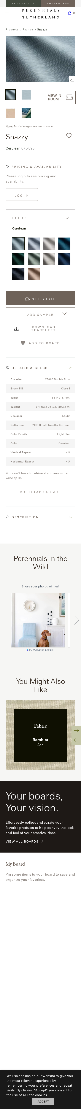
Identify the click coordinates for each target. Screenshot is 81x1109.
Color (19, 218)
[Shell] (34, 274)
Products (12, 29)
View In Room (54, 97)
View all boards (22, 841)
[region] (40, 735)
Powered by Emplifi (41, 650)
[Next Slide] (76, 730)
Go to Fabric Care (40, 492)
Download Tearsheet (43, 328)
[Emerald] (18, 259)
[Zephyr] (34, 244)
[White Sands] (49, 259)
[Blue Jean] (64, 259)
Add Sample (40, 315)
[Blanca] (49, 244)
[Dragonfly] (64, 244)
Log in (21, 196)
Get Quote (44, 299)
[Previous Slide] (76, 740)
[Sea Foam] (34, 259)
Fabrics (27, 29)
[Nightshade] (18, 274)
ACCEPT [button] (43, 1101)
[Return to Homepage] (40, 13)
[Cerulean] (18, 244)
